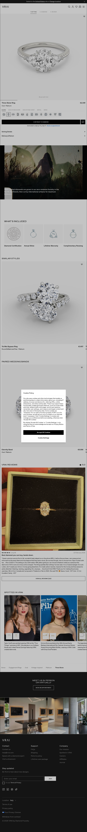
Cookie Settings (43, 438)
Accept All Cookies (43, 432)
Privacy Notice (58, 424)
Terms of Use (30, 426)
